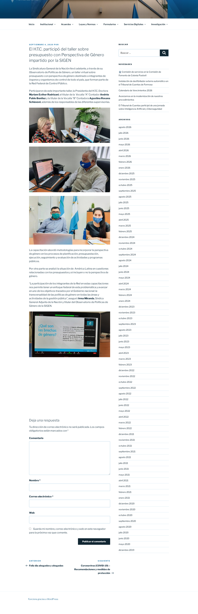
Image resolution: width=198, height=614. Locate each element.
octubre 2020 (125, 515)
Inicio (31, 24)
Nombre (35, 480)
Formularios (109, 24)
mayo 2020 (124, 544)
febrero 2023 (125, 364)
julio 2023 (123, 335)
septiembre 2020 (127, 521)
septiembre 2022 (127, 387)
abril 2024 (124, 283)
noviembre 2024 (127, 243)
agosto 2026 (125, 127)
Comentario (36, 438)
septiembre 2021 (127, 451)
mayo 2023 (124, 347)
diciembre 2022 (126, 370)
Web (32, 512)
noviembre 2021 (127, 440)
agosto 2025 (125, 196)
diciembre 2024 (126, 237)
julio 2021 (123, 463)
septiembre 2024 (127, 254)
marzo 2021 (125, 486)
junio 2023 (124, 341)
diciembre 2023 (126, 306)
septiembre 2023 (127, 324)
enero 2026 (124, 167)
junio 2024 (124, 272)
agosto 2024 (125, 260)
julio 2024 (123, 266)
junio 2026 (124, 138)
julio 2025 (123, 202)
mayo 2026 (124, 144)
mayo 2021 (124, 474)
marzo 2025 (125, 225)
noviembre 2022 (127, 376)
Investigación (158, 24)
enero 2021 (124, 497)
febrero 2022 (125, 428)
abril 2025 (124, 219)
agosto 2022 (125, 393)
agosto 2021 (125, 457)
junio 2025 (124, 208)
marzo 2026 (125, 156)
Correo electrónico (41, 496)
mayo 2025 (124, 214)
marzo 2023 (125, 358)
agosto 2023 (125, 330)
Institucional (46, 24)
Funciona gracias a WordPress (43, 599)
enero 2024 (124, 301)
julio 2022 (123, 399)
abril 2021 (123, 480)
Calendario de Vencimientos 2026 (135, 90)
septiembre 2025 (127, 190)
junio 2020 (124, 538)
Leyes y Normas (87, 24)
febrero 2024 (125, 295)
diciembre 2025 (126, 173)
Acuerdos (66, 24)
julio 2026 (123, 133)
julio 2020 (124, 532)
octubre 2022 (125, 382)
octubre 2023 (125, 318)
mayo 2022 (124, 411)
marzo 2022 (125, 422)
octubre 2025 (125, 185)
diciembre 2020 (127, 503)
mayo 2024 (124, 277)
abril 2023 (124, 353)
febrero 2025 (125, 231)
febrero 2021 (125, 492)
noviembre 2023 (127, 312)
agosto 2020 (125, 526)
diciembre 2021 (126, 434)
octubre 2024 (125, 248)
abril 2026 (124, 150)
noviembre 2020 (127, 509)
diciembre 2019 (126, 550)
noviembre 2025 (127, 179)
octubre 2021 (125, 445)
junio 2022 (124, 405)
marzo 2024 (125, 289)
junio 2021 (124, 468)
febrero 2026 (125, 161)
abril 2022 (124, 416)
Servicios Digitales (133, 24)
